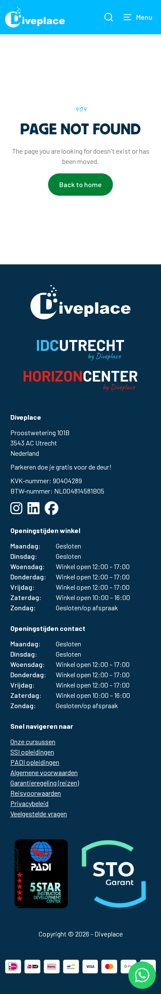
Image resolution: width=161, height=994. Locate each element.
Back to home (80, 184)
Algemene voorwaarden (44, 772)
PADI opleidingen (34, 762)
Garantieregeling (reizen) (44, 783)
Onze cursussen (32, 741)
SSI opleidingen (32, 752)
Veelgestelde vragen (38, 813)
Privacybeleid (29, 803)
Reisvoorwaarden (35, 793)
